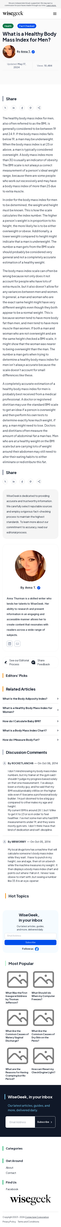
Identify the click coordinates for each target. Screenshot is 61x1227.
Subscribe (30, 942)
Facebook (12, 1189)
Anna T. (26, 51)
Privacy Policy (9, 1221)
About (9, 1167)
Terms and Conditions (28, 1221)
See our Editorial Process (19, 662)
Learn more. (51, 5)
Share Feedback (43, 662)
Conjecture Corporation (37, 1217)
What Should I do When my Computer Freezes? (43, 996)
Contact (11, 1172)
